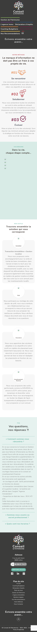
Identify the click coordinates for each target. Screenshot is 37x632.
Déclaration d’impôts (18, 588)
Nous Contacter (18, 604)
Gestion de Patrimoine (18, 593)
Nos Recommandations (18, 599)
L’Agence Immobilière (19, 595)
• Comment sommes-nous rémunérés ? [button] (17, 440)
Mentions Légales (18, 570)
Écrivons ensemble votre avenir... (18, 613)
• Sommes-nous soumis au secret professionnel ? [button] (17, 516)
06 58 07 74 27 (20, 564)
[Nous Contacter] (23, 33)
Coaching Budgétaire (19, 586)
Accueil (18, 583)
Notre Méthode (18, 602)
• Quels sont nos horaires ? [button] (17, 524)
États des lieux (18, 590)
